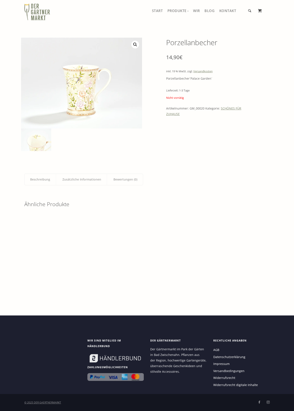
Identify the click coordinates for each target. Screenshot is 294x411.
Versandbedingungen (228, 371)
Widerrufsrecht (224, 378)
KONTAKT (227, 10)
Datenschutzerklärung (229, 357)
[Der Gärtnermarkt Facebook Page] (259, 402)
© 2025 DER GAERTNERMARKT (42, 402)
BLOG (209, 10)
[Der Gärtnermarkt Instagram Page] (268, 402)
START (157, 10)
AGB (216, 350)
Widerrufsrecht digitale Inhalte (235, 385)
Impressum (221, 364)
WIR (196, 10)
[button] (135, 44)
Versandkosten (203, 71)
